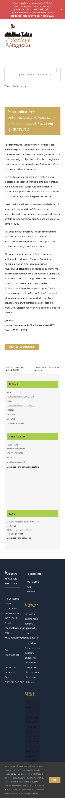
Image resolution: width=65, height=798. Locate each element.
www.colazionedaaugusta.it (20, 638)
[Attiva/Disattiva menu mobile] (59, 28)
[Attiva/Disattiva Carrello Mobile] (54, 28)
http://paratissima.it (16, 423)
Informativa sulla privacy (32, 587)
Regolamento (32, 574)
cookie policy (10, 774)
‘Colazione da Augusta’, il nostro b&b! (24, 246)
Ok (54, 780)
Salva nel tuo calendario (21, 347)
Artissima (39, 154)
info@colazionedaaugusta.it (20, 628)
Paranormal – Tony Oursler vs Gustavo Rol (46, 369)
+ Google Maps (16, 534)
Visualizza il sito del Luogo (19, 538)
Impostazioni (32, 794)
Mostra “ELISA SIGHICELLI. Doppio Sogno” (17, 368)
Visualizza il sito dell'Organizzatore (23, 467)
